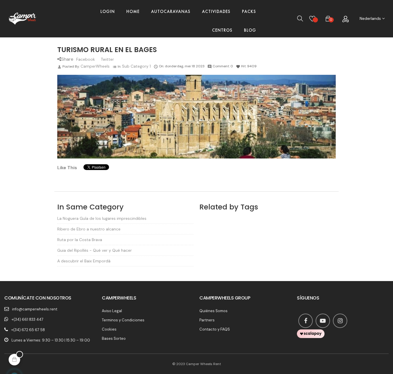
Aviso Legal (112, 310)
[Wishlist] (312, 18)
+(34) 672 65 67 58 (28, 329)
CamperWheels (95, 66)
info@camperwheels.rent (34, 309)
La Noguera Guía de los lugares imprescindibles (101, 218)
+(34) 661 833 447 (27, 319)
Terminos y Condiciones (123, 320)
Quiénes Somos (213, 310)
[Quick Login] (345, 18)
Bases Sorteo (114, 338)
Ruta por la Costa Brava (79, 239)
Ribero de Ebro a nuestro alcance (89, 229)
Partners (207, 320)
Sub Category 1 (136, 66)
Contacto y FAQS (214, 329)
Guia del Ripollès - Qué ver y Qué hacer (94, 250)
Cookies (109, 329)
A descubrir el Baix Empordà (83, 261)
